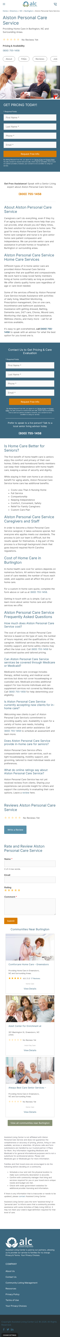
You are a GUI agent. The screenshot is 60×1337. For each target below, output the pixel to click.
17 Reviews (35, 978)
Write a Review (15, 829)
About (9, 59)
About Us (10, 1271)
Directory (14, 11)
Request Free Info (30, 154)
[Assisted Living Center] (30, 4)
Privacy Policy (50, 159)
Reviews (40, 59)
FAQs (24, 59)
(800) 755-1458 (11, 50)
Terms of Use (38, 159)
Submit (11, 921)
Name (8, 859)
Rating (7, 887)
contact (22, 1196)
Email (7, 875)
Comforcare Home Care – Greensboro (29, 964)
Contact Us (11, 1277)
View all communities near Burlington (30, 1123)
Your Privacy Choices (16, 1306)
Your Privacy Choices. (30, 1255)
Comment (10, 896)
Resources (11, 1288)
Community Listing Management (21, 1282)
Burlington (28, 11)
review (25, 792)
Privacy (9, 1255)
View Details (30, 988)
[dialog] (9, 1335)
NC (21, 11)
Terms (17, 1255)
